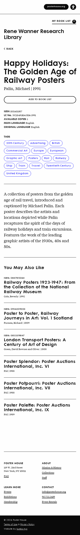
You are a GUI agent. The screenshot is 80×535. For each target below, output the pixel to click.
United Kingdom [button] (17, 173)
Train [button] (22, 165)
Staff (44, 477)
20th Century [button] (15, 143)
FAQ (6, 476)
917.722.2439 (48, 496)
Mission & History (51, 467)
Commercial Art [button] (17, 150)
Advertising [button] (38, 143)
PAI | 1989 (9, 414)
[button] (73, 6)
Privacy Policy (27, 524)
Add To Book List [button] (40, 99)
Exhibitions (10, 496)
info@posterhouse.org (54, 491)
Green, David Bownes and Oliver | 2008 (25, 349)
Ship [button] (9, 165)
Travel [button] (36, 165)
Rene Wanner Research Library (34, 34)
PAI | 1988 (9, 371)
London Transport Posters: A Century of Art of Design (35, 341)
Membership (10, 501)
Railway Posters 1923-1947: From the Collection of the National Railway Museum (40, 287)
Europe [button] (39, 150)
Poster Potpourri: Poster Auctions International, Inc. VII (40, 385)
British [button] (56, 143)
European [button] (57, 150)
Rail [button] (46, 158)
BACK (10, 48)
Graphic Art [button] (14, 158)
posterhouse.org (56, 6)
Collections (48, 472)
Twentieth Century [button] (58, 165)
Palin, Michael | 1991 (22, 88)
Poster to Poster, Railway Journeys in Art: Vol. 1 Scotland (38, 315)
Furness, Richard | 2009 (17, 322)
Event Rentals (49, 501)
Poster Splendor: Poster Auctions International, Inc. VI (39, 363)
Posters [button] (33, 158)
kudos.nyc (22, 528)
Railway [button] (61, 158)
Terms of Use (10, 524)
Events (7, 491)
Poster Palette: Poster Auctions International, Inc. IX (37, 407)
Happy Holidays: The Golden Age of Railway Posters (40, 71)
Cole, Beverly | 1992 (14, 296)
